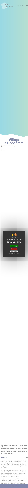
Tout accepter (14, 246)
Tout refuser (14, 249)
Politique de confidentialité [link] (14, 253)
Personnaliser (14, 251)
